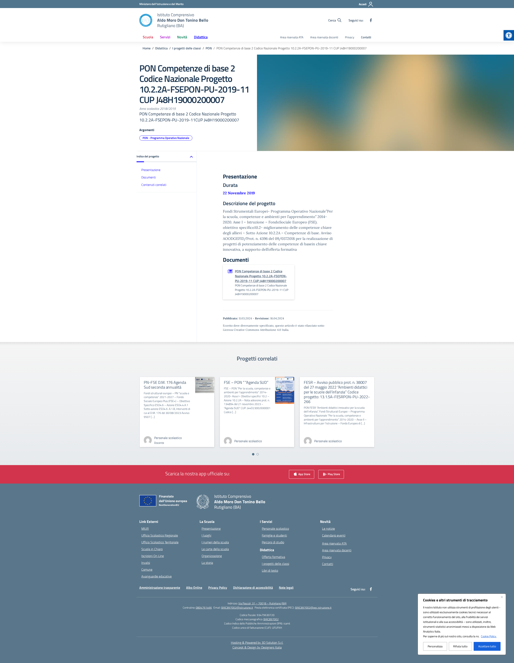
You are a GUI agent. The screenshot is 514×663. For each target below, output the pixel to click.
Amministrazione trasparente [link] (159, 587)
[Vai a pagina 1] (253, 454)
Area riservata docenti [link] (324, 37)
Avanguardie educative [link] (156, 576)
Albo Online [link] (194, 587)
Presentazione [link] (150, 169)
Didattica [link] (201, 37)
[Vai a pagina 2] (257, 454)
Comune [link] (146, 569)
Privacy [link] (349, 37)
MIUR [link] (145, 528)
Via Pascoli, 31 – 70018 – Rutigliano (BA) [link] (262, 603)
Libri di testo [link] (270, 570)
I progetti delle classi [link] (275, 563)
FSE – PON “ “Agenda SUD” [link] (246, 382)
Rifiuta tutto (460, 646)
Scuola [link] (148, 37)
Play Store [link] (333, 474)
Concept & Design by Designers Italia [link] (257, 647)
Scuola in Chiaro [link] (152, 549)
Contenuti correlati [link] (153, 184)
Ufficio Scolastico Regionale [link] (159, 535)
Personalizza (435, 646)
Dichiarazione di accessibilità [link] (253, 587)
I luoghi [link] (206, 535)
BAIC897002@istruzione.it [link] (237, 607)
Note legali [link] (286, 587)
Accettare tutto (487, 646)
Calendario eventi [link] (333, 535)
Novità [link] (182, 37)
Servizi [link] (165, 37)
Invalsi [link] (145, 562)
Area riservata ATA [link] (291, 37)
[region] (462, 624)
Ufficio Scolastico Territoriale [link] (159, 542)
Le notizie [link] (328, 528)
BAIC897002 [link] (271, 619)
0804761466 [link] (204, 607)
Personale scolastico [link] (275, 528)
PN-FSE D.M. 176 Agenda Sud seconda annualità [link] (165, 384)
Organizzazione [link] (212, 555)
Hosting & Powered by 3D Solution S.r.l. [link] (257, 642)
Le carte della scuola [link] (215, 549)
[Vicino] (501, 597)
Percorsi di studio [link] (273, 542)
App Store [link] (304, 474)
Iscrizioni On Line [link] (152, 555)
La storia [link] (207, 562)
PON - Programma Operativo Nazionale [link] (166, 138)
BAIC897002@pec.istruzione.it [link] (313, 607)
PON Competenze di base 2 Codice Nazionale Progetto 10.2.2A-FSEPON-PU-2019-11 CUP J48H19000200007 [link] (261, 276)
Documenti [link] (148, 177)
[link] (509, 35)
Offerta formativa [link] (273, 556)
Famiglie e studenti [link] (274, 535)
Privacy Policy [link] (217, 587)
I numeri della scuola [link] (215, 542)
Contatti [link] (366, 37)
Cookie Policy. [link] (489, 636)
